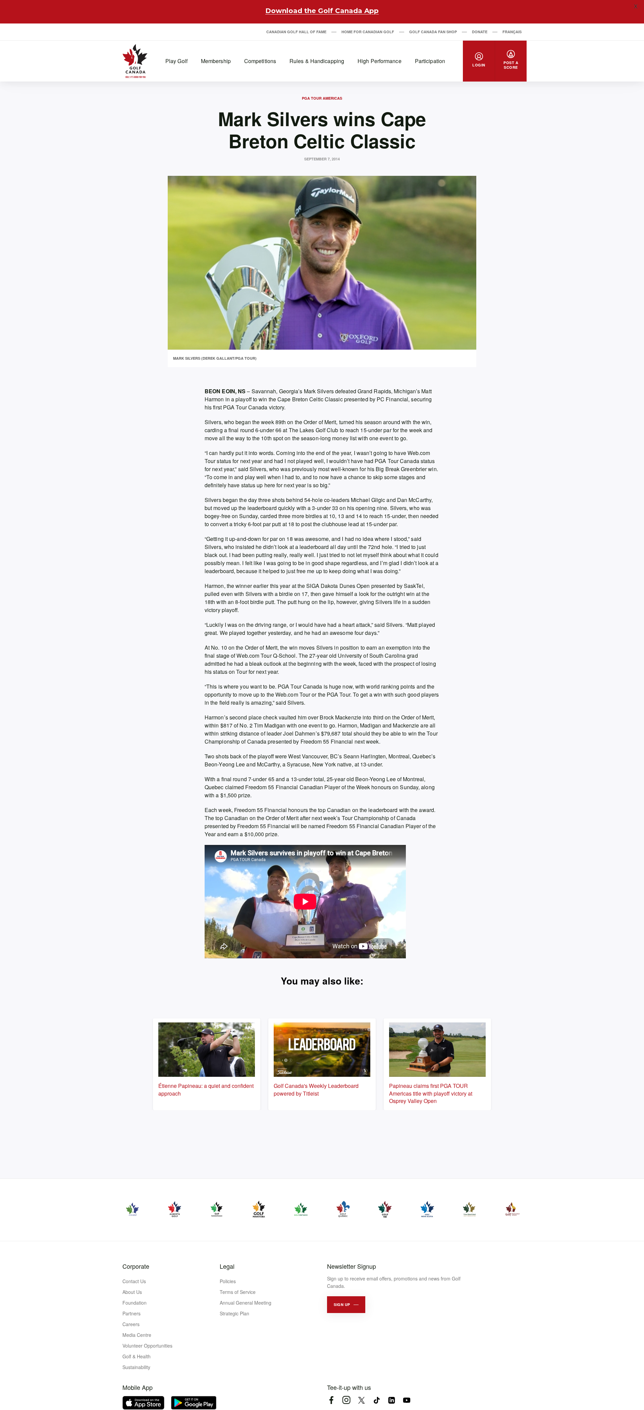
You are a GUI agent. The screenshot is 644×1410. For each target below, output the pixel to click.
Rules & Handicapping (316, 61)
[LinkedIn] (391, 1400)
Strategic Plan (234, 1313)
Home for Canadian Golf (367, 31)
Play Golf (176, 61)
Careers (131, 1324)
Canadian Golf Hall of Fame (296, 31)
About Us (132, 1292)
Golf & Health (136, 1356)
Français (512, 31)
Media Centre (136, 1334)
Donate (479, 31)
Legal (227, 1266)
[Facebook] (331, 1400)
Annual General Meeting (245, 1302)
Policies (228, 1281)
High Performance (379, 61)
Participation (430, 61)
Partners (131, 1313)
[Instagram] (346, 1400)
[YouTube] (406, 1400)
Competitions (260, 61)
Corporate (135, 1266)
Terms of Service (238, 1292)
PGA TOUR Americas (322, 98)
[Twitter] (361, 1400)
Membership (216, 61)
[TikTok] (376, 1400)
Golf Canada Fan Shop (433, 31)
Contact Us (134, 1281)
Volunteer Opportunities (147, 1345)
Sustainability (136, 1367)
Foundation (134, 1302)
